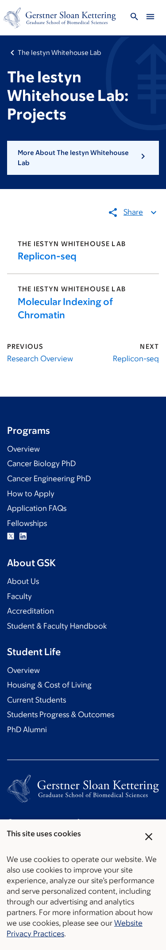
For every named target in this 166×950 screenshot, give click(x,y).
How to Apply (30, 493)
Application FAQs (36, 508)
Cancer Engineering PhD (49, 478)
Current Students (36, 699)
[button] (83, 158)
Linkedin (23, 536)
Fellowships (27, 523)
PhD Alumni (27, 729)
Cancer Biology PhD (41, 463)
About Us (23, 581)
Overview (23, 448)
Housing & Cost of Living (49, 684)
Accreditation (30, 610)
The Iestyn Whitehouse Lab (59, 52)
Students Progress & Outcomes (60, 714)
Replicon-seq (47, 256)
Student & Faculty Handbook (57, 626)
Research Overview (40, 358)
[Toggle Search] (134, 18)
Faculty (19, 596)
